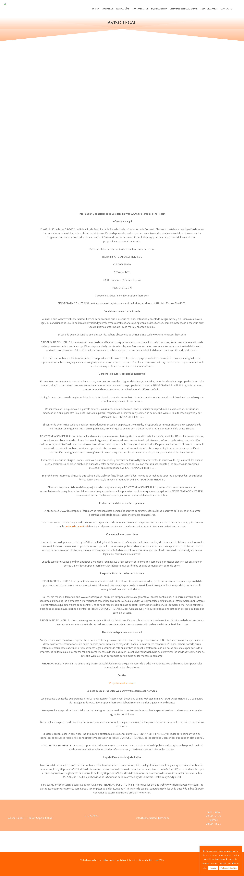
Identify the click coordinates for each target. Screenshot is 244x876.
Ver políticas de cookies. (122, 683)
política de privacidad (76, 526)
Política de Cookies (229, 868)
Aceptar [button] (213, 868)
